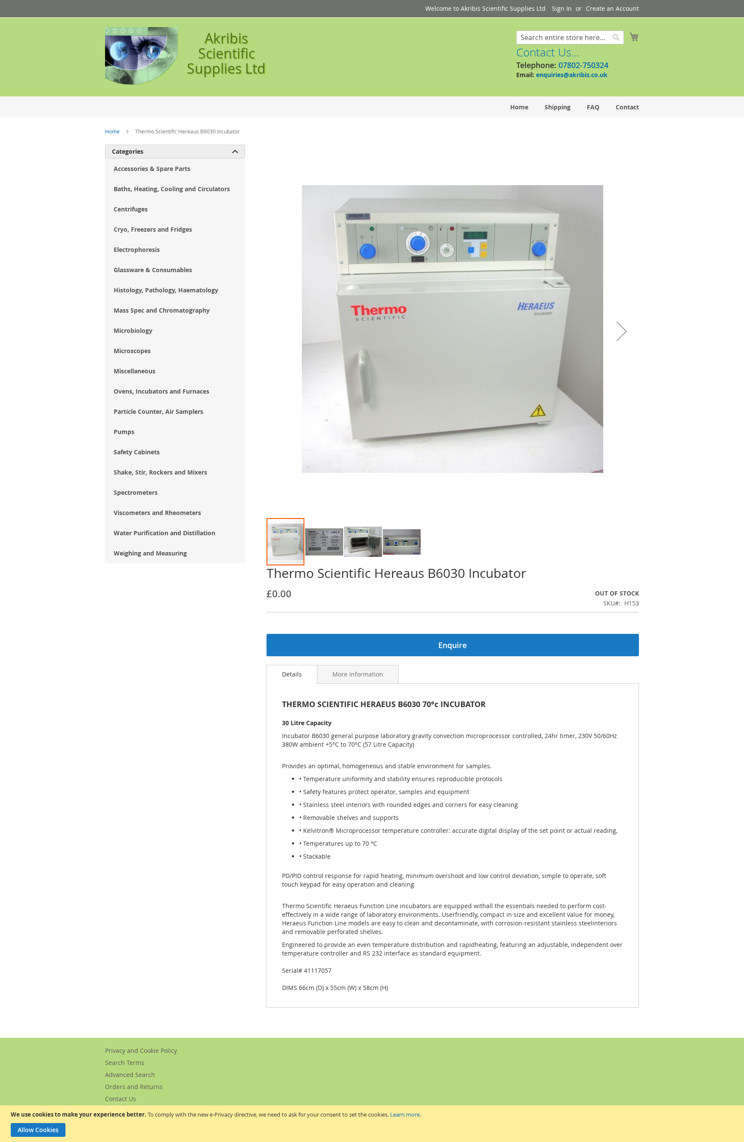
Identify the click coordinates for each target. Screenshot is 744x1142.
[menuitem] (519, 107)
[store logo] (141, 56)
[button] (621, 331)
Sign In (562, 8)
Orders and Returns (134, 1087)
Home (112, 131)
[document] (373, 1124)
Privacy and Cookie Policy (141, 1050)
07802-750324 (583, 65)
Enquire (452, 645)
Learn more (405, 1114)
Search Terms (124, 1062)
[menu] (372, 107)
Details (292, 674)
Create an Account (612, 8)
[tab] (292, 674)
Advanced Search (130, 1075)
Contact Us (120, 1099)
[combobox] (570, 37)
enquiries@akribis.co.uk (572, 75)
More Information (357, 674)
